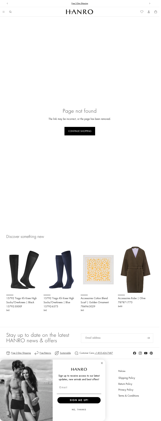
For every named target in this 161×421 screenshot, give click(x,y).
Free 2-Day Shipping (21, 353)
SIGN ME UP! (79, 400)
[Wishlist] (141, 11)
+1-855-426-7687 (103, 353)
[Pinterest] (151, 353)
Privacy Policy (125, 390)
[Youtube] (146, 353)
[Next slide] (149, 3)
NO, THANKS (79, 409)
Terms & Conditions (128, 396)
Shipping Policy (126, 378)
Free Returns (45, 353)
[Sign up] (148, 338)
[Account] (148, 11)
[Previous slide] (7, 3)
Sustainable (65, 353)
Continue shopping (79, 131)
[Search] (10, 11)
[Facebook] (134, 353)
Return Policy (125, 384)
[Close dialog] (102, 363)
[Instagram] (140, 353)
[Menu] (3, 12)
